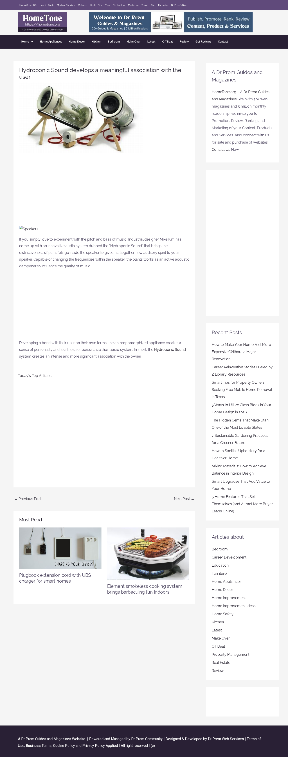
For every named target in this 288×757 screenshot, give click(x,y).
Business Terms (39, 745)
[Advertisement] (104, 191)
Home (25, 41)
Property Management (230, 654)
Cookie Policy (64, 745)
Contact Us (221, 149)
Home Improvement (229, 598)
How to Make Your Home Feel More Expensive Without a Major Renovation (241, 351)
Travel (145, 5)
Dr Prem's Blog (179, 5)
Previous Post (27, 499)
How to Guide (47, 5)
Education (220, 565)
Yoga (107, 5)
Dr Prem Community (147, 739)
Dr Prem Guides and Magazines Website (53, 739)
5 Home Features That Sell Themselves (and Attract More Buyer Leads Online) (242, 504)
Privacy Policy (93, 745)
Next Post (184, 499)
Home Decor (77, 41)
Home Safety (223, 614)
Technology (119, 5)
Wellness (82, 5)
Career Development (229, 557)
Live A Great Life (28, 5)
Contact (223, 41)
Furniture (219, 573)
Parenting (163, 5)
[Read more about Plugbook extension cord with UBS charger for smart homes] (60, 548)
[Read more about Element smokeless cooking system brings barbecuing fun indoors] (148, 553)
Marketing (133, 5)
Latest (151, 41)
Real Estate (221, 662)
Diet (153, 5)
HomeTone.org (224, 92)
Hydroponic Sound (170, 349)
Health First (96, 5)
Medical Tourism (66, 5)
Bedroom (114, 41)
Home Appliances (51, 41)
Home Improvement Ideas (234, 606)
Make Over (134, 41)
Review (184, 41)
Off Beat (167, 41)
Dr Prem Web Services (226, 739)
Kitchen (96, 41)
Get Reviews (203, 41)
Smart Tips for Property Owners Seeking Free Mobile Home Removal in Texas (242, 389)
